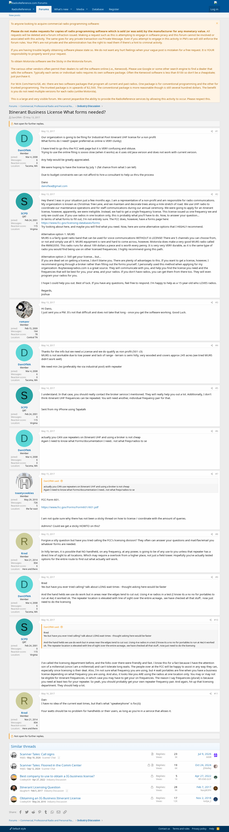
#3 (216, 302)
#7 (216, 473)
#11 (216, 693)
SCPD (24, 213)
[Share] (212, 131)
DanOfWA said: (51, 481)
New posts (14, 15)
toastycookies (24, 493)
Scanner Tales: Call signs (37, 754)
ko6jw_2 (207, 801)
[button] (33, 9)
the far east (32, 508)
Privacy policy (199, 828)
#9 (216, 577)
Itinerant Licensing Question (40, 787)
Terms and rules (181, 828)
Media (80, 9)
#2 (216, 194)
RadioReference (21, 9)
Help (211, 828)
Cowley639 (25, 779)
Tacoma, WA (31, 165)
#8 (216, 534)
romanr (24, 321)
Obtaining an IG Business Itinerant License (50, 798)
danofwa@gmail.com (54, 186)
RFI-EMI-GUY (204, 779)
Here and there (30, 569)
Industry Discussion (56, 779)
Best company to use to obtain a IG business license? (57, 776)
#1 (216, 131)
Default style (19, 828)
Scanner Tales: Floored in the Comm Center (51, 765)
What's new (61, 9)
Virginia (34, 229)
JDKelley (207, 768)
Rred (24, 553)
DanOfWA (16, 117)
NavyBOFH (206, 790)
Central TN (32, 337)
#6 (216, 431)
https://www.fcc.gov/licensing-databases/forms (70, 223)
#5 (216, 388)
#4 (216, 345)
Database (98, 9)
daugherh (25, 790)
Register (114, 9)
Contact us (164, 828)
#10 (216, 619)
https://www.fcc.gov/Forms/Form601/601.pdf (69, 507)
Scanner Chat (49, 757)
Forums (44, 9)
